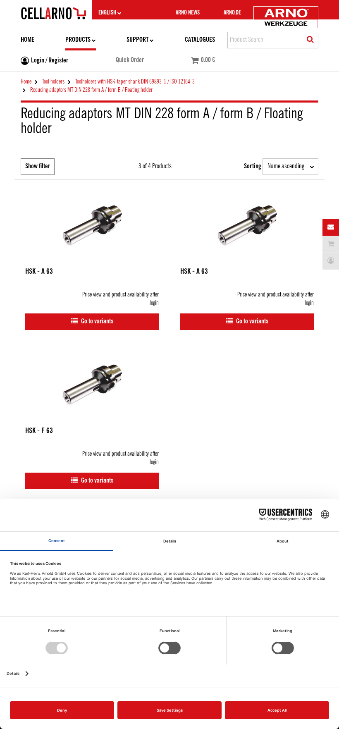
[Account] (330, 261)
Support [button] (137, 40)
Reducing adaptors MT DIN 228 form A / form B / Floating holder (91, 90)
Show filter (37, 166)
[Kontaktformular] (330, 227)
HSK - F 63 (39, 431)
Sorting (252, 166)
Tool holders (53, 81)
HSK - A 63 (39, 271)
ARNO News (188, 12)
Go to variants (96, 321)
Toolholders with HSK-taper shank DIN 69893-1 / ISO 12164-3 (135, 81)
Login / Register (49, 60)
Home (27, 40)
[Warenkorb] (330, 244)
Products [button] (78, 40)
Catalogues (200, 40)
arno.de (232, 12)
